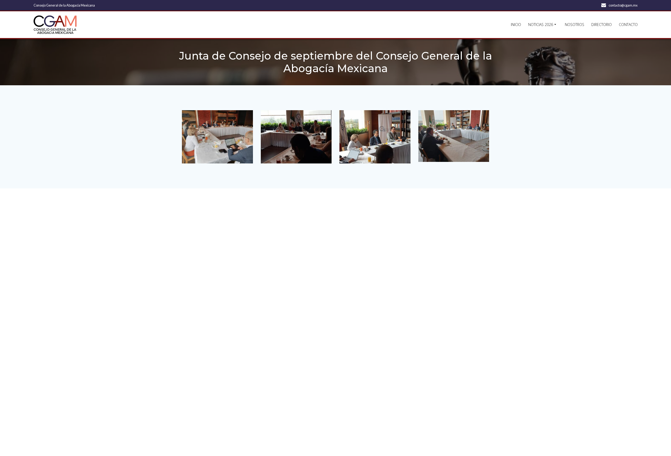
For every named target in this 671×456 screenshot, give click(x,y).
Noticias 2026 (540, 24)
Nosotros (574, 24)
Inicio (516, 24)
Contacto (628, 24)
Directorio (601, 24)
